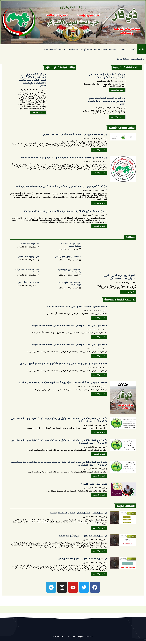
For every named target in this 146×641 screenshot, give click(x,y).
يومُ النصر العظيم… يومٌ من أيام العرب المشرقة (27, 270)
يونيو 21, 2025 (100, 367)
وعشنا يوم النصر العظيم (30, 243)
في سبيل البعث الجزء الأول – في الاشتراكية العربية (83, 536)
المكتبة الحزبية (123, 59)
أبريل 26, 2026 (100, 310)
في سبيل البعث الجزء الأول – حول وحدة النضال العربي (82, 559)
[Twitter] (84, 587)
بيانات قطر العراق (26, 89)
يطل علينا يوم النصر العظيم (28, 256)
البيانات (123, 49)
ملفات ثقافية (88, 310)
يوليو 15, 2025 (100, 329)
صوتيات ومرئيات (100, 49)
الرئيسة (141, 49)
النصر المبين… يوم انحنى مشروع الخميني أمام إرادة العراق (119, 277)
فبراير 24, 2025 (100, 425)
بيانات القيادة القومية (104, 81)
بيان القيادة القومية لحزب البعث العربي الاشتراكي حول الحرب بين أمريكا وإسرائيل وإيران (106, 101)
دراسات (89, 329)
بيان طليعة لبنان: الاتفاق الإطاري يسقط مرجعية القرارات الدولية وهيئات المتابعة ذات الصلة (64, 158)
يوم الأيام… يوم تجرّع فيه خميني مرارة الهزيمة (68, 283)
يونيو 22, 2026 (118, 81)
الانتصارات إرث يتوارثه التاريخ (28, 282)
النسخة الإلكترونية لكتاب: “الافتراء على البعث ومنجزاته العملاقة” (76, 307)
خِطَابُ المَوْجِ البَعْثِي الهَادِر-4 (94, 484)
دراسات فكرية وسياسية (53, 49)
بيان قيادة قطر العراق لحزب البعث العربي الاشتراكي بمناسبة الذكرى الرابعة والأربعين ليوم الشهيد (61, 186)
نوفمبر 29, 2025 (100, 215)
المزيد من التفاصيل (117, 90)
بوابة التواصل (73, 49)
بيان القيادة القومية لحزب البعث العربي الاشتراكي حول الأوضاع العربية (107, 75)
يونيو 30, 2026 (100, 161)
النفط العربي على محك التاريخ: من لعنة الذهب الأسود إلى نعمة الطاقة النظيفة (69, 326)
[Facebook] (95, 587)
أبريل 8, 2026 (40, 89)
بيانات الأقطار (86, 138)
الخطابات (112, 49)
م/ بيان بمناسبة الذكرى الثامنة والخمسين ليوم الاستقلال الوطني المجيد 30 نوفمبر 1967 (65, 211)
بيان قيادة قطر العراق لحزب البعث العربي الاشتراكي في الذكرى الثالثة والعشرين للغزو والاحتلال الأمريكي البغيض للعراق (32, 80)
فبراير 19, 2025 (100, 517)
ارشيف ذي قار (86, 49)
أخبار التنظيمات (136, 59)
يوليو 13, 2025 (100, 348)
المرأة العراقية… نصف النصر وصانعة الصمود (70, 245)
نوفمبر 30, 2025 (100, 190)
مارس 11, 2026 (118, 108)
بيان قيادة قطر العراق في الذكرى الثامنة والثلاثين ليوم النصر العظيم (75, 135)
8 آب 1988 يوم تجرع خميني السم (68, 256)
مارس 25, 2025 (100, 386)
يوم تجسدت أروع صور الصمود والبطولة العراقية (69, 270)
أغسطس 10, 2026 (128, 282)
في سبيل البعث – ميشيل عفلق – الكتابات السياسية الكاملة (78, 513)
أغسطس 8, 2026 (99, 138)
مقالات (133, 49)
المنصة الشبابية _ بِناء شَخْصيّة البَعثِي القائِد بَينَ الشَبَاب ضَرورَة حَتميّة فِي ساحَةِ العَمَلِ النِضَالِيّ (63, 383)
